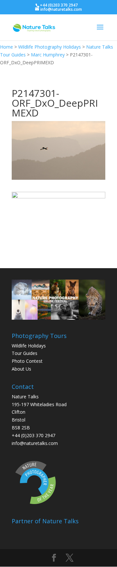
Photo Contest (27, 361)
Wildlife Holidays (29, 346)
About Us (21, 369)
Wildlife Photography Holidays (49, 47)
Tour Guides (24, 353)
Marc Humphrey (48, 55)
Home (6, 47)
